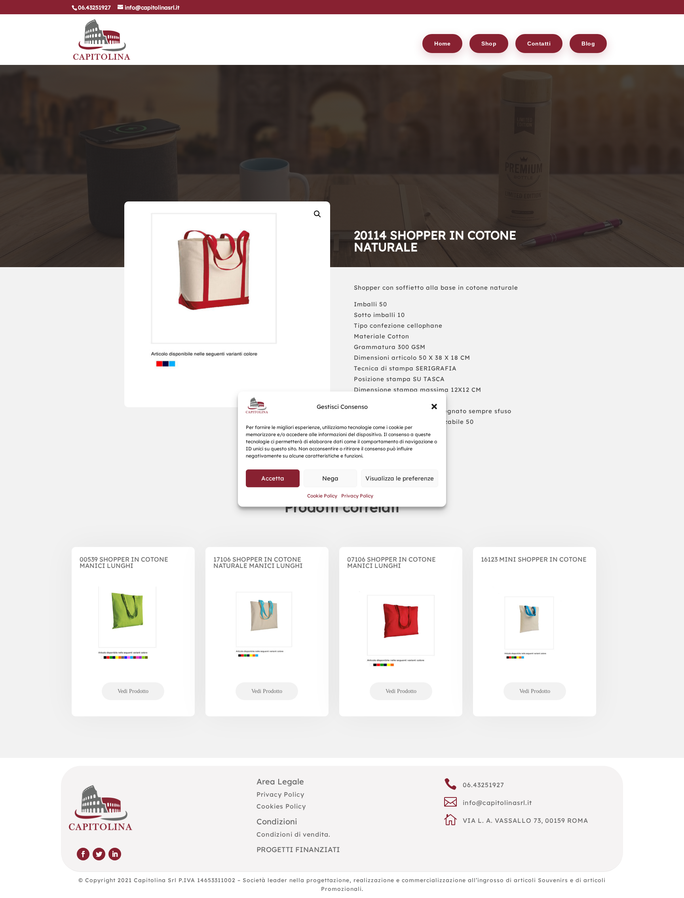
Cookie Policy (322, 496)
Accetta (272, 478)
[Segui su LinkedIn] (114, 854)
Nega (330, 478)
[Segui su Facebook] (83, 854)
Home (442, 43)
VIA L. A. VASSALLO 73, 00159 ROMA (525, 820)
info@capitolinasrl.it (497, 803)
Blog (588, 43)
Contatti (539, 43)
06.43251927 (483, 785)
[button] (434, 407)
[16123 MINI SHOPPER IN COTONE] (534, 641)
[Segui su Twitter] (99, 854)
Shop (488, 43)
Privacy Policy (357, 496)
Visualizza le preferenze (399, 478)
